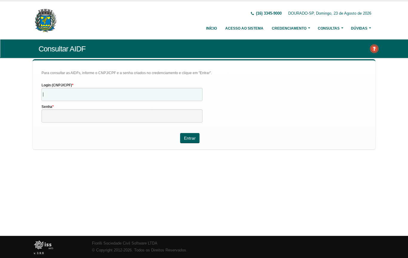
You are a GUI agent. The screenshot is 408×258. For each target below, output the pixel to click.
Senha (47, 107)
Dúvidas (359, 28)
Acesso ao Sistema (244, 28)
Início (211, 28)
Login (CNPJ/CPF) (57, 85)
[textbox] (122, 94)
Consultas (329, 28)
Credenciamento (289, 28)
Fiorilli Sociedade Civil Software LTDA (124, 243)
